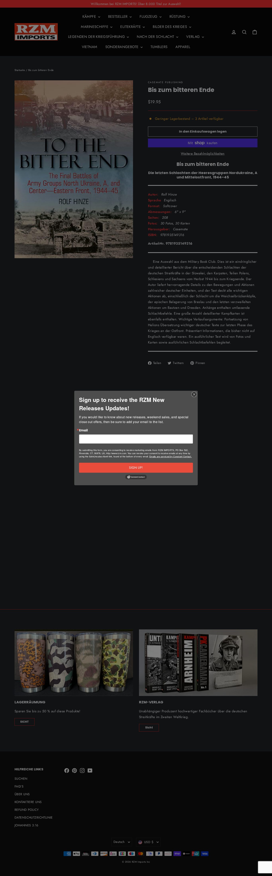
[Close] (194, 394)
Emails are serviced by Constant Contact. (170, 456)
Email (83, 430)
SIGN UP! (136, 467)
